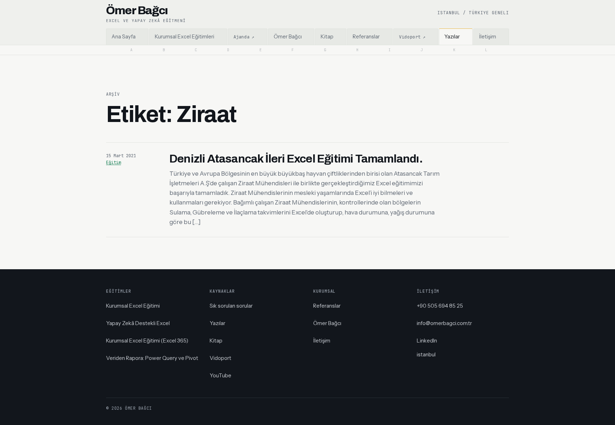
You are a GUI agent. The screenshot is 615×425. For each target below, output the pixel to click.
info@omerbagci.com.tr (444, 323)
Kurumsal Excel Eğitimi (133, 305)
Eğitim (113, 162)
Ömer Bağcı (327, 323)
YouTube (220, 375)
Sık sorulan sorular (231, 305)
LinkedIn (427, 340)
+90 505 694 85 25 (440, 305)
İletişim (321, 340)
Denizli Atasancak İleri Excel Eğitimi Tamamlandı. (295, 159)
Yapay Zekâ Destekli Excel (138, 323)
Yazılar (217, 323)
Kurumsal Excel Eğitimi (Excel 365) (147, 340)
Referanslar (327, 305)
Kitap (216, 340)
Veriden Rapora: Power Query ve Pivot (152, 358)
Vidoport (220, 358)
